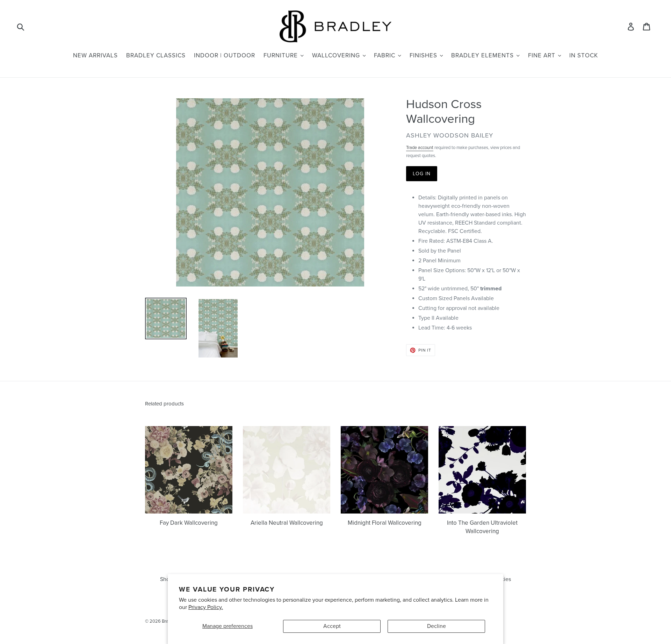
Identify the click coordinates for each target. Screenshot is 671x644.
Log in (422, 174)
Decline (436, 626)
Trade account (419, 147)
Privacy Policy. (205, 607)
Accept (332, 626)
